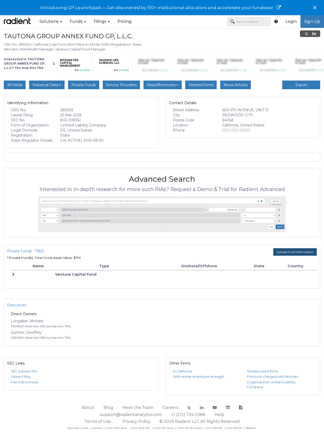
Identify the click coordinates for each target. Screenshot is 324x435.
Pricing (124, 21)
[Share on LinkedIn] (314, 33)
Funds (85, 428)
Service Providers (121, 85)
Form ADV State (117, 428)
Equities (97, 428)
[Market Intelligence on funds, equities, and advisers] (17, 21)
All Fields (14, 85)
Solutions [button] (49, 21)
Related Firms (201, 85)
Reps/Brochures (161, 85)
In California (182, 371)
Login (291, 21)
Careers (170, 407)
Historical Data (45, 85)
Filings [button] (100, 21)
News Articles (236, 85)
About (88, 407)
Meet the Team (137, 407)
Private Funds (83, 85)
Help (219, 414)
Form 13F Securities (189, 428)
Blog (108, 407)
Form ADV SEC (141, 428)
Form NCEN (234, 428)
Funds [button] (77, 21)
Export (301, 85)
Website (251, 428)
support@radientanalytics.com (131, 414)
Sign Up (312, 21)
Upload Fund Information (295, 252)
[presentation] (59, 64)
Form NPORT (214, 428)
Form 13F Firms (164, 428)
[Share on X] (306, 33)
